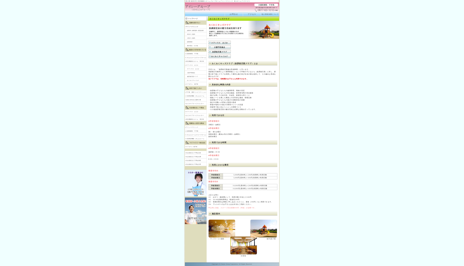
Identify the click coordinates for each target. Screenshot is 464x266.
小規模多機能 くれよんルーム (195, 96)
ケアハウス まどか (192, 65)
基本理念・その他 (192, 45)
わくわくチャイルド (193, 80)
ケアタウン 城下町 (192, 84)
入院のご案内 (191, 38)
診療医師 (189, 42)
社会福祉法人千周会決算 (193, 164)
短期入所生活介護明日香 (193, 99)
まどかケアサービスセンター (195, 103)
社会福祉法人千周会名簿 (193, 156)
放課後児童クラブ (192, 76)
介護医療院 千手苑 (192, 53)
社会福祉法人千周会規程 (193, 160)
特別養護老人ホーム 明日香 (195, 61)
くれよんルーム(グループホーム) (196, 57)
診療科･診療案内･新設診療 (195, 30)
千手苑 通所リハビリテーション (196, 92)
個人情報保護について (270, 14)
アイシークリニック (192, 26)
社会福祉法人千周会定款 (193, 152)
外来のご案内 (191, 34)
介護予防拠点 (191, 72)
